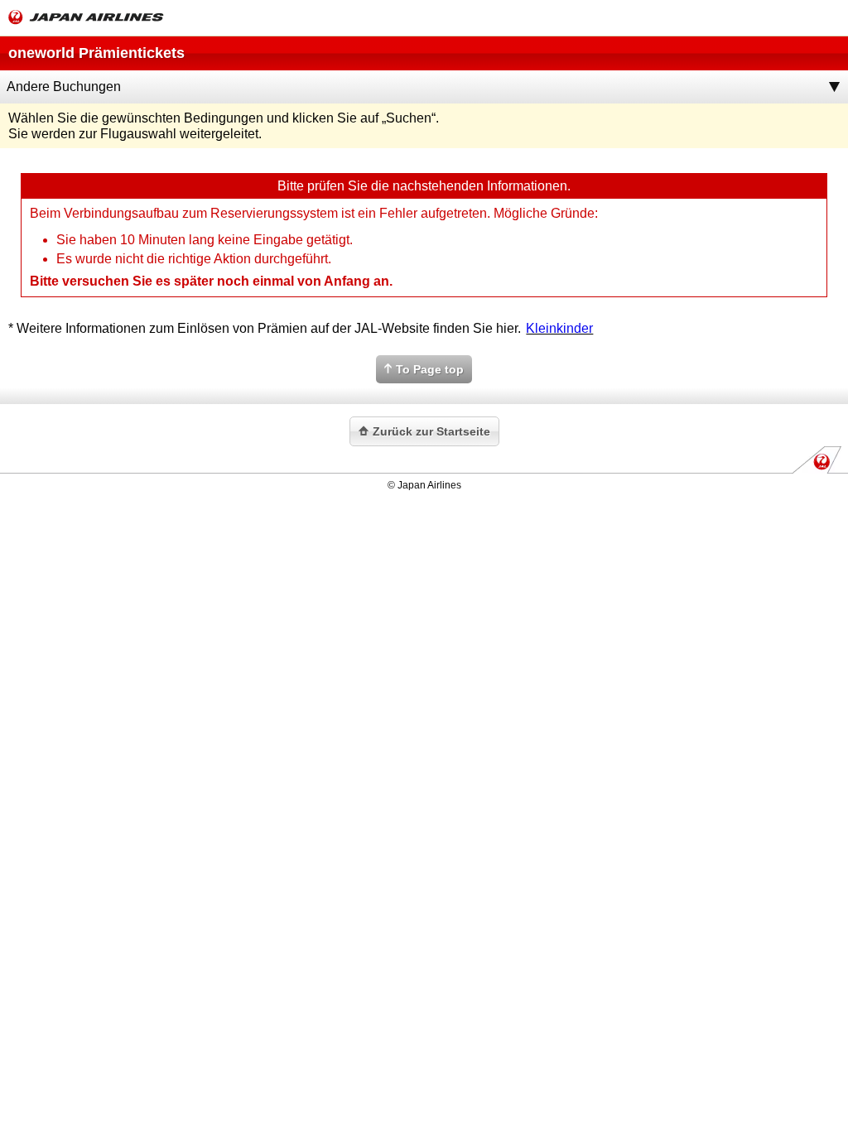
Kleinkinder (559, 328)
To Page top (430, 369)
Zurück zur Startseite (431, 431)
